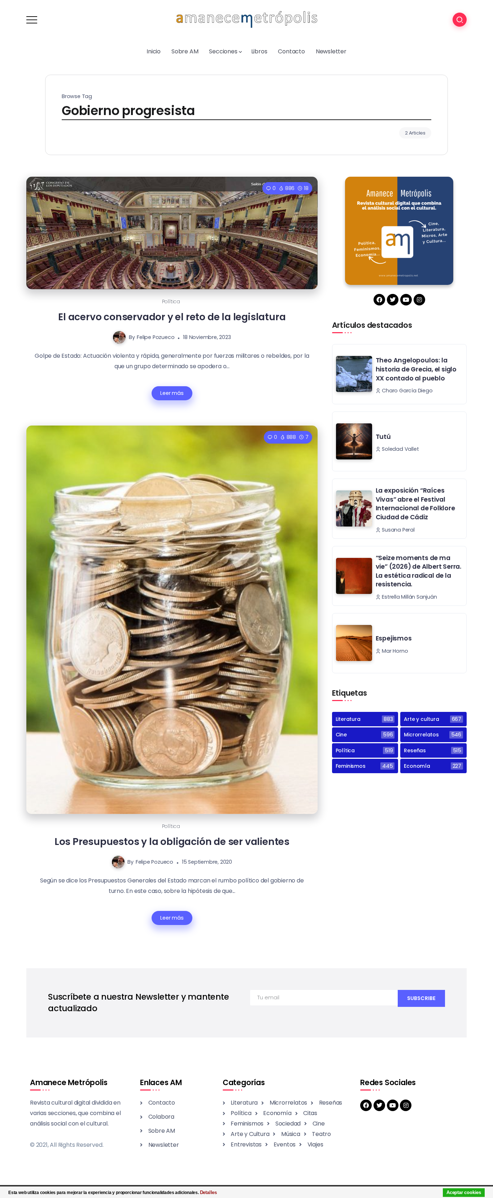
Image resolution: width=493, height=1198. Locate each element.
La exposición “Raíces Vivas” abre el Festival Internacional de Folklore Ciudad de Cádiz (415, 503)
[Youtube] (406, 299)
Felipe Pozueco (155, 337)
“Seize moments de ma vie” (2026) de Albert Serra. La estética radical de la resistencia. (418, 571)
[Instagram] (419, 299)
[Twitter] (392, 299)
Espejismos (394, 638)
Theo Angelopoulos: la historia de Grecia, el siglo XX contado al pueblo (416, 369)
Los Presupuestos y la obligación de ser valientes (171, 841)
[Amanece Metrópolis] (246, 19)
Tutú (383, 436)
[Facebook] (379, 299)
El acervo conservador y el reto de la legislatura (171, 316)
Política (171, 301)
